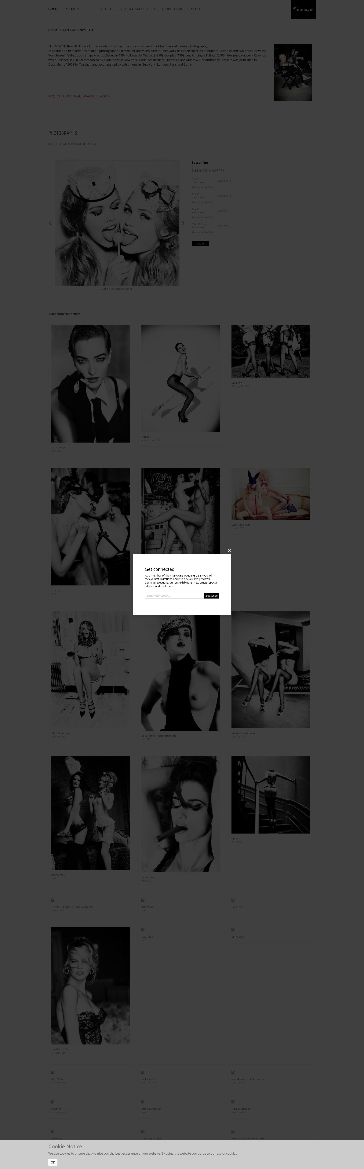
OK (53, 1162)
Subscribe (212, 595)
